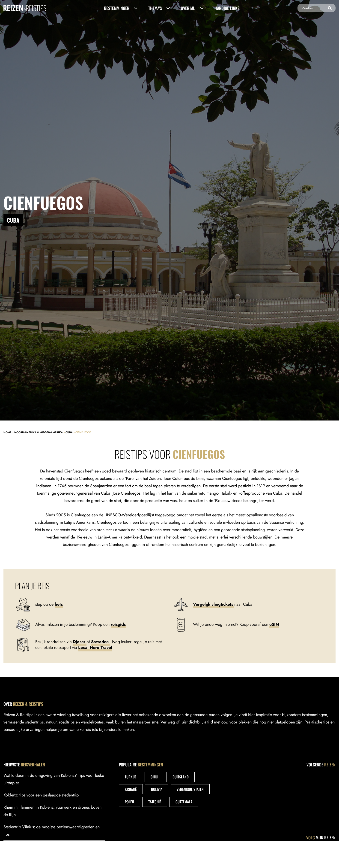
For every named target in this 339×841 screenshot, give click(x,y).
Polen (129, 802)
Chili (154, 777)
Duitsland (180, 777)
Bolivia (156, 789)
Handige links (227, 8)
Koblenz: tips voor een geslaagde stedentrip (41, 795)
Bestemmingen (116, 8)
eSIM (274, 624)
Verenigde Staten (190, 789)
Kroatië (131, 789)
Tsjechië (154, 802)
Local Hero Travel (95, 647)
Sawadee (100, 642)
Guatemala (183, 802)
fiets (59, 604)
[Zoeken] (329, 8)
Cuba (69, 432)
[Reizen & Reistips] (24, 8)
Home (7, 432)
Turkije (130, 777)
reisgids (118, 624)
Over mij (188, 8)
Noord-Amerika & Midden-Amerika (38, 432)
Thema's (155, 8)
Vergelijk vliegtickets (213, 604)
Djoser (79, 642)
